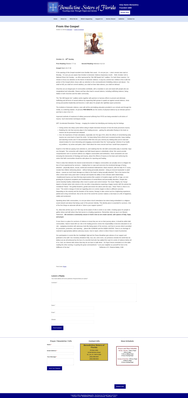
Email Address (52, 350)
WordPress (109, 396)
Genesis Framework (100, 396)
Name (53, 305)
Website (53, 319)
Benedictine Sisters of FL (87, 395)
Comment (54, 282)
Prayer (64, 266)
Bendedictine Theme (87, 396)
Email (53, 312)
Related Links (120, 386)
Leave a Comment (79, 29)
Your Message (52, 357)
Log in (114, 396)
